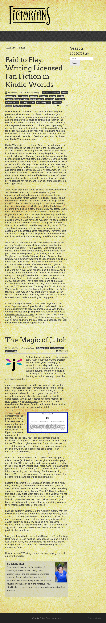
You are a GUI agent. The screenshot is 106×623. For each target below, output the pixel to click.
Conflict (60, 96)
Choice (52, 96)
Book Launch (22, 96)
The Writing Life (43, 102)
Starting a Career (27, 102)
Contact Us (64, 30)
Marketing (50, 99)
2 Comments (63, 351)
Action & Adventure (51, 92)
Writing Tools (11, 351)
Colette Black (29, 348)
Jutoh (34, 359)
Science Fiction (12, 102)
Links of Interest (81, 30)
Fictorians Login (94, 618)
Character (43, 96)
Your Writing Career (22, 106)
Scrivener (47, 357)
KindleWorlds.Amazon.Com (19, 314)
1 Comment (63, 105)
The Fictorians (47, 30)
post (28, 359)
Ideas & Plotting (21, 99)
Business (33, 96)
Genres (9, 99)
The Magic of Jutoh (36, 340)
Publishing (60, 99)
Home (33, 30)
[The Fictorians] (29, 24)
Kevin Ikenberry (33, 92)
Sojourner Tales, (30, 401)
